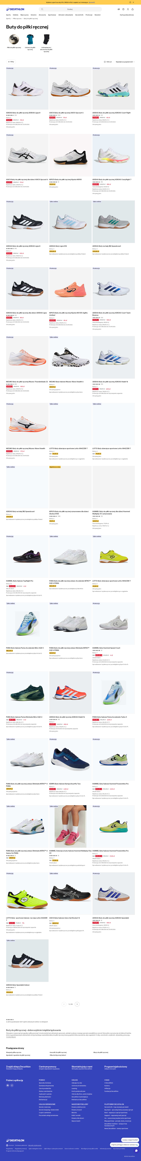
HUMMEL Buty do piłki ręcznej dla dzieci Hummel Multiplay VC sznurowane (111, 512)
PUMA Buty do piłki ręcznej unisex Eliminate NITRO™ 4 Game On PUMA (27, 852)
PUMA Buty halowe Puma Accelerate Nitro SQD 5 (25, 648)
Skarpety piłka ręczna (13, 1052)
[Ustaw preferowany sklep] (118, 9)
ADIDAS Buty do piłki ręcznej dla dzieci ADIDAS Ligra (26, 313)
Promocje (89, 15)
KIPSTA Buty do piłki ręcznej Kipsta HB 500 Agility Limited (68, 314)
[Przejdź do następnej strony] (77, 1004)
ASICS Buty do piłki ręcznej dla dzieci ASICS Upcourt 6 (27, 179)
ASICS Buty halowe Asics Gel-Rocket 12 (64, 918)
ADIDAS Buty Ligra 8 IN (58, 246)
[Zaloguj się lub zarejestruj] (128, 9)
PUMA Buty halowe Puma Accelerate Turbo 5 (109, 717)
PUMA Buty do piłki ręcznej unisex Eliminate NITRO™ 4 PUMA (27, 785)
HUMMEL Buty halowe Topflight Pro (19, 581)
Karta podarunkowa (127, 15)
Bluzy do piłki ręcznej (101, 1052)
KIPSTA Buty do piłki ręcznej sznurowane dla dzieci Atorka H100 (69, 512)
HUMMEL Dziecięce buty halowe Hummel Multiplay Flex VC (70, 852)
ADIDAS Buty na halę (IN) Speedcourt (106, 246)
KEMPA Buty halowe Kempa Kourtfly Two (65, 784)
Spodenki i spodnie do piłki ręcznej (18, 1055)
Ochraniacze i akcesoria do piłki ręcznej (46, 49)
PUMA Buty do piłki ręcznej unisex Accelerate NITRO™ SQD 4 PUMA (70, 582)
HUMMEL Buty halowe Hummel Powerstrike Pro (110, 784)
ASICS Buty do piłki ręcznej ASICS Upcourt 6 (66, 113)
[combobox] (125, 62)
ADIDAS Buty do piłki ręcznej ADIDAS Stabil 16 (110, 382)
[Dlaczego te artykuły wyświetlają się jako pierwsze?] (105, 62)
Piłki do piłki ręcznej (14, 47)
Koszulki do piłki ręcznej (58, 1052)
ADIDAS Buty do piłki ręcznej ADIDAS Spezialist (110, 918)
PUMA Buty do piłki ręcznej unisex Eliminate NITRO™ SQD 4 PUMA (69, 649)
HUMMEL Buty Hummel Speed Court (106, 648)
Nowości (98, 15)
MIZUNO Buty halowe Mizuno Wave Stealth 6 (66, 382)
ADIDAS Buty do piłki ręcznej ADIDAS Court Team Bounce (111, 314)
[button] (22, 122)
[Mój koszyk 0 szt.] (132, 9)
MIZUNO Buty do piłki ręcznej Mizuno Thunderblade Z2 (27, 382)
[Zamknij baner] (133, 2)
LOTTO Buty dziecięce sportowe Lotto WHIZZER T (68, 448)
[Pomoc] (123, 9)
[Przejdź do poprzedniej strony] (64, 1004)
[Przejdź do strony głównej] (15, 9)
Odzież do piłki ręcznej (30, 48)
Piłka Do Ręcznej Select (58, 1055)
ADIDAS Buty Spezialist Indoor (18, 985)
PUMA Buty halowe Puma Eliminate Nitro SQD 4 (24, 717)
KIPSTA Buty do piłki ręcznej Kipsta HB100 (65, 179)
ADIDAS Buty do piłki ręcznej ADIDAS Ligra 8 (23, 113)
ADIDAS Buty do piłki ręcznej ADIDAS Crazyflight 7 (111, 179)
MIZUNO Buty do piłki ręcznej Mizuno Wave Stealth (25, 448)
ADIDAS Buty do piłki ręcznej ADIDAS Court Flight (111, 113)
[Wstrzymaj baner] (130, 2)
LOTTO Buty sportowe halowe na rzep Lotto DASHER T (27, 919)
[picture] (27, 88)
